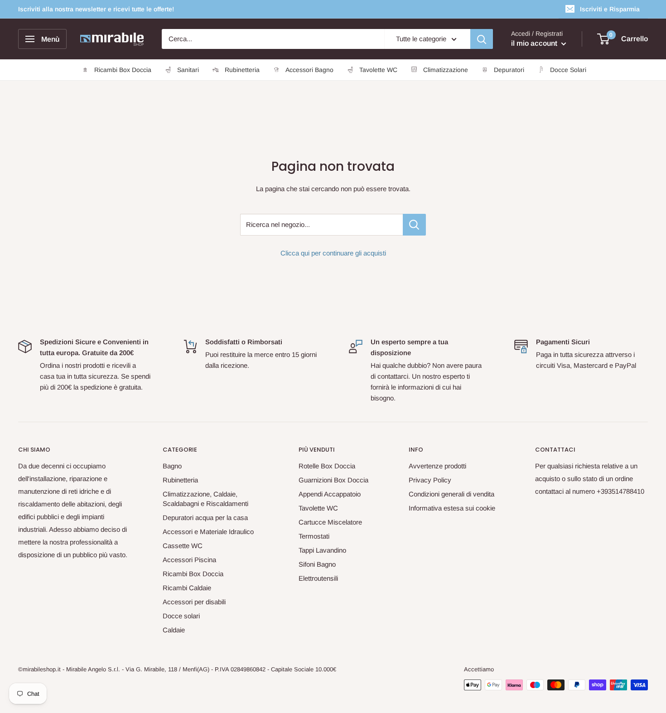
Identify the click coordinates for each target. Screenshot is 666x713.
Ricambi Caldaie (187, 588)
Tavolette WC (318, 508)
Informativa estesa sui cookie (452, 508)
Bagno (172, 466)
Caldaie (174, 630)
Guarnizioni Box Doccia (333, 480)
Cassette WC (183, 545)
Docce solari (181, 616)
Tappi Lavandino (322, 550)
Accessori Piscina (189, 560)
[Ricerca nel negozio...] (414, 225)
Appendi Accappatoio (330, 494)
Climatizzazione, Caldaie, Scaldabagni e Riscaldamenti (205, 498)
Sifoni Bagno (317, 564)
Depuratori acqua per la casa (205, 517)
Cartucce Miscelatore (330, 522)
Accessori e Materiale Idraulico (208, 531)
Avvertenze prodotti (437, 466)
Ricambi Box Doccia (193, 574)
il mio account (535, 43)
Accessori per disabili (194, 602)
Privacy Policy (430, 480)
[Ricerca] (481, 39)
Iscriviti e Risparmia (610, 9)
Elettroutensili (318, 578)
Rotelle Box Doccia (327, 466)
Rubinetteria (180, 480)
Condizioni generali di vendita (451, 494)
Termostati (314, 536)
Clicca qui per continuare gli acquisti (333, 253)
